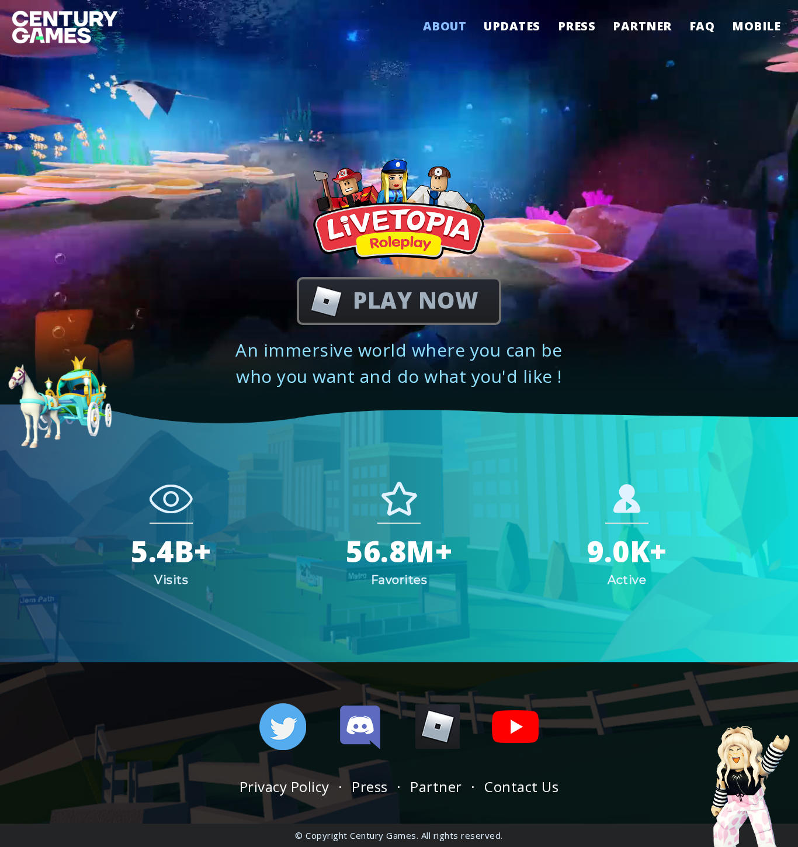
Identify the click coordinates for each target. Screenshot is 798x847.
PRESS (577, 27)
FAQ (702, 27)
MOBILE (756, 27)
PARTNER (642, 27)
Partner (436, 786)
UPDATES (512, 27)
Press (370, 786)
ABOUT (445, 27)
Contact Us (521, 786)
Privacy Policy (284, 786)
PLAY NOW (415, 300)
